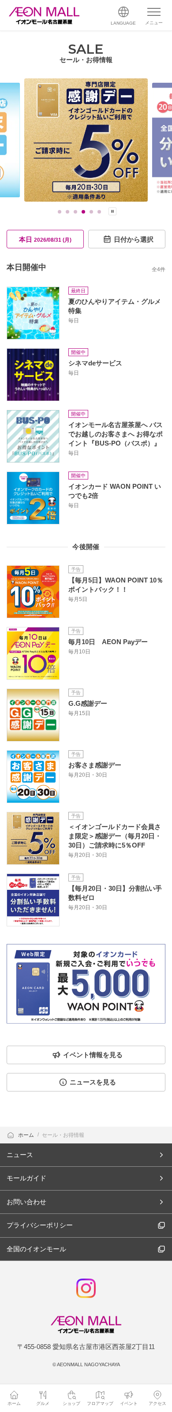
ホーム (26, 1135)
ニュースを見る (93, 1082)
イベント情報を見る (93, 1054)
